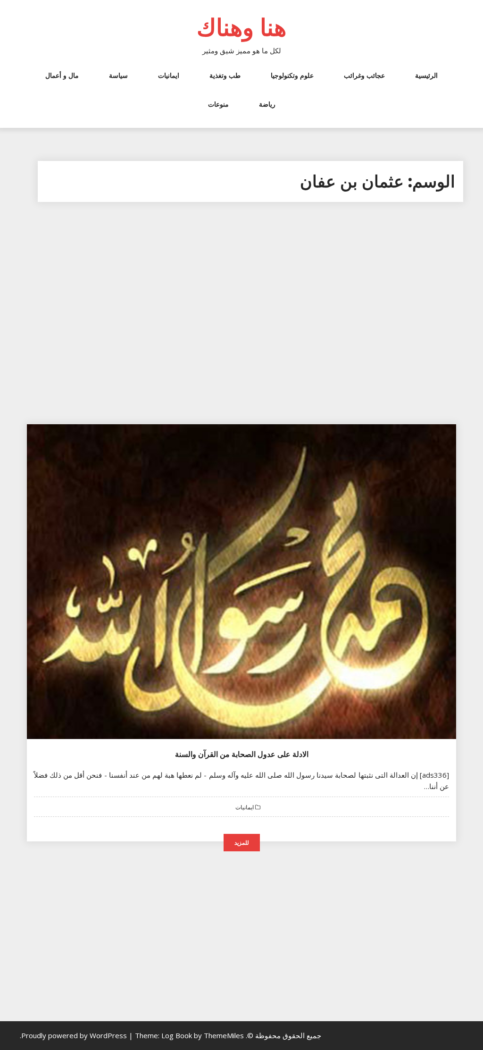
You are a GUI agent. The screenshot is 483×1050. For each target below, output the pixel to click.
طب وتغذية (225, 75)
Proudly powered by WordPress (75, 1035)
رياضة (267, 104)
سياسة (118, 75)
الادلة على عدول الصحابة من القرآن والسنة (241, 754)
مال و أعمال (62, 75)
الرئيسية (426, 75)
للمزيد (241, 843)
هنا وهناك (241, 27)
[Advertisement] (241, 319)
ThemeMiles (224, 1035)
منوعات (218, 104)
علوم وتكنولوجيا (292, 75)
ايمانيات (168, 75)
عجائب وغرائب (364, 75)
